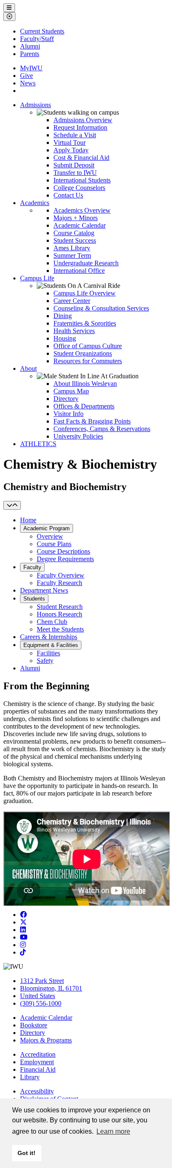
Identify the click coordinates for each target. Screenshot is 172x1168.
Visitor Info (68, 413)
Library (30, 1077)
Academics (34, 202)
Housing (64, 338)
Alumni (30, 46)
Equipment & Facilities (50, 645)
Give (26, 75)
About (28, 368)
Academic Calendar (79, 225)
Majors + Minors (75, 217)
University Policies (78, 436)
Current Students (42, 31)
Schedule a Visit (74, 135)
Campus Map (71, 391)
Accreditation (38, 1054)
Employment (37, 1061)
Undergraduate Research (86, 263)
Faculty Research (59, 582)
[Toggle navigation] (12, 505)
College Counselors (79, 187)
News (27, 83)
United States (37, 995)
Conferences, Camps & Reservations (101, 428)
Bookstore (33, 1025)
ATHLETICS (38, 443)
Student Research (60, 606)
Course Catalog (73, 232)
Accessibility (37, 1091)
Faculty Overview (60, 575)
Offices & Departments (83, 406)
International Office (79, 270)
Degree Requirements (65, 558)
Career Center (71, 300)
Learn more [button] (113, 1131)
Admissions (35, 104)
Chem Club (52, 621)
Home (28, 520)
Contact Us (68, 195)
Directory (65, 398)
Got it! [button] (26, 1153)
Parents (29, 53)
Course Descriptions (63, 551)
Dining (62, 315)
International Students (82, 180)
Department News (44, 590)
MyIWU (31, 68)
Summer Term (72, 255)
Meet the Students (60, 629)
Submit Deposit (73, 165)
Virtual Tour (69, 142)
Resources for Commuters (87, 361)
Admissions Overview (82, 119)
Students (34, 599)
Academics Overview (82, 210)
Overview (50, 536)
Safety (45, 660)
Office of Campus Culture (87, 345)
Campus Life (37, 278)
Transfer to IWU (75, 172)
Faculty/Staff (37, 38)
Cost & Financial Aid (81, 157)
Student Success (74, 240)
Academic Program (46, 528)
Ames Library (71, 248)
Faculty (32, 567)
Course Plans (54, 543)
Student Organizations (82, 353)
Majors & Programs (46, 1040)
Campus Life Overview (84, 293)
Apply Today (71, 150)
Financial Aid (38, 1069)
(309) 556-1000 (40, 1003)
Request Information (80, 127)
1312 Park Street (42, 980)
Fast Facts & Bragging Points (92, 421)
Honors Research (59, 614)
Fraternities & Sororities (84, 323)
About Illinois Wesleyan (85, 383)
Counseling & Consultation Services (101, 308)
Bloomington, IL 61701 (51, 988)
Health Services (74, 330)
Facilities (48, 653)
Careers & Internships (48, 636)
